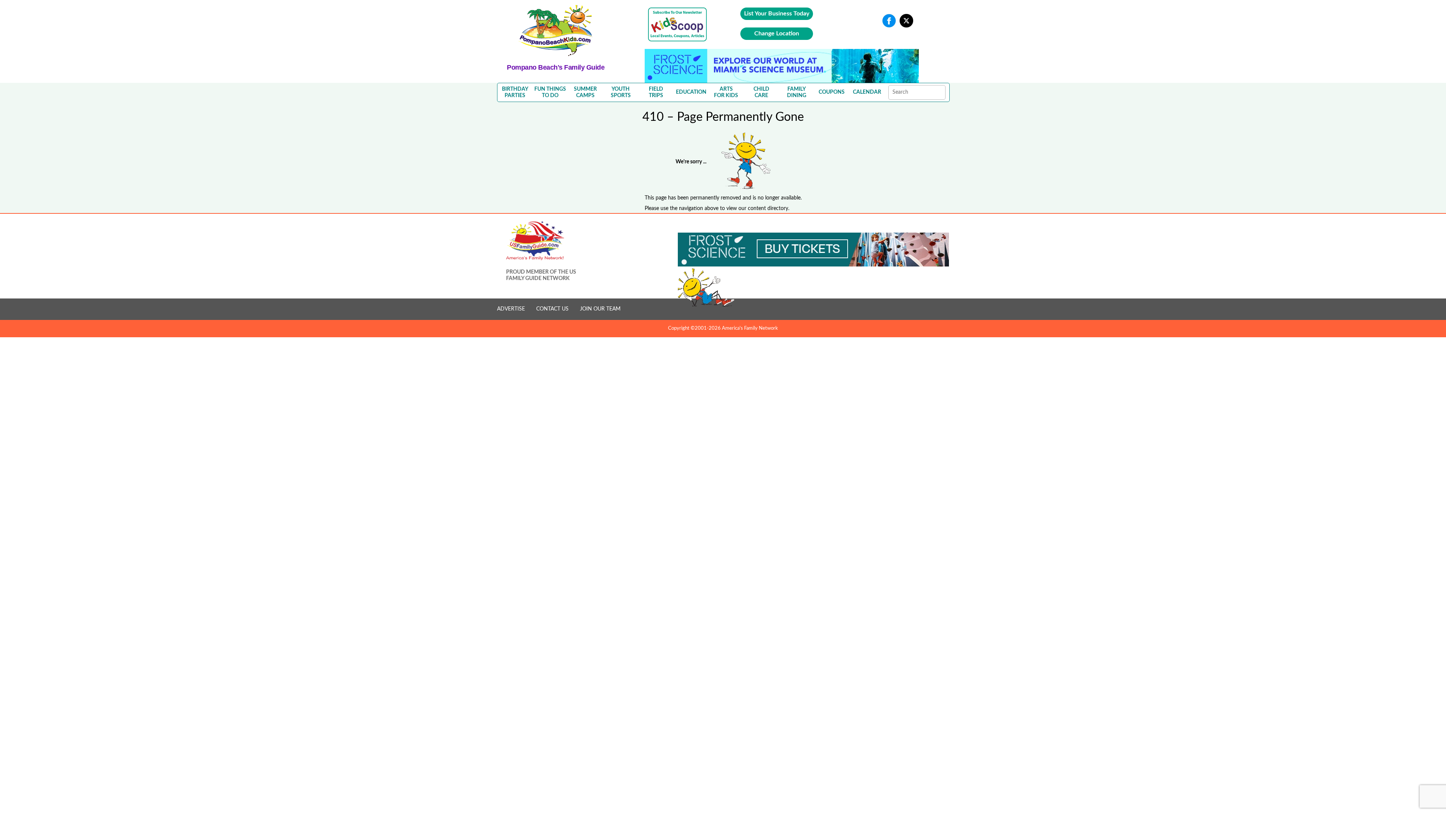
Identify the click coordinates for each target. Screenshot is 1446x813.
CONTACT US (552, 309)
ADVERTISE (511, 309)
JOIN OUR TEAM (600, 309)
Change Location (776, 33)
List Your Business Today (776, 14)
